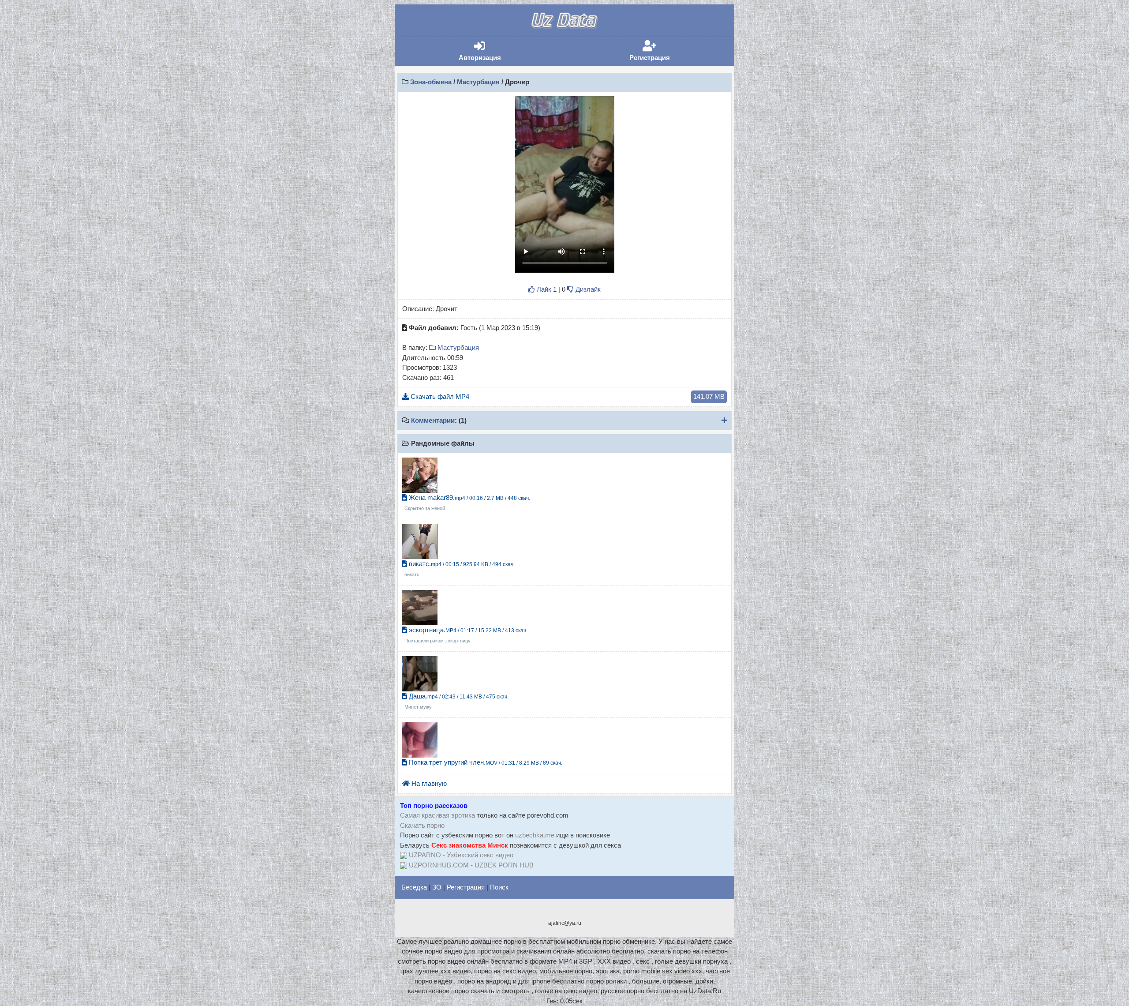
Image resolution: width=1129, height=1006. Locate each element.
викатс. (459, 569)
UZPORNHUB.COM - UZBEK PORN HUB (471, 865)
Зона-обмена (431, 82)
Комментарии (433, 420)
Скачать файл (567, 396)
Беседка (414, 887)
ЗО (436, 887)
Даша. (456, 701)
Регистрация (663, 51)
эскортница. (465, 635)
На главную (428, 783)
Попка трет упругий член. (484, 762)
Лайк (543, 289)
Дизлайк (587, 289)
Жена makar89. (467, 502)
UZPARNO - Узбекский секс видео (461, 855)
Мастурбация (478, 82)
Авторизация (493, 51)
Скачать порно (422, 825)
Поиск (499, 887)
